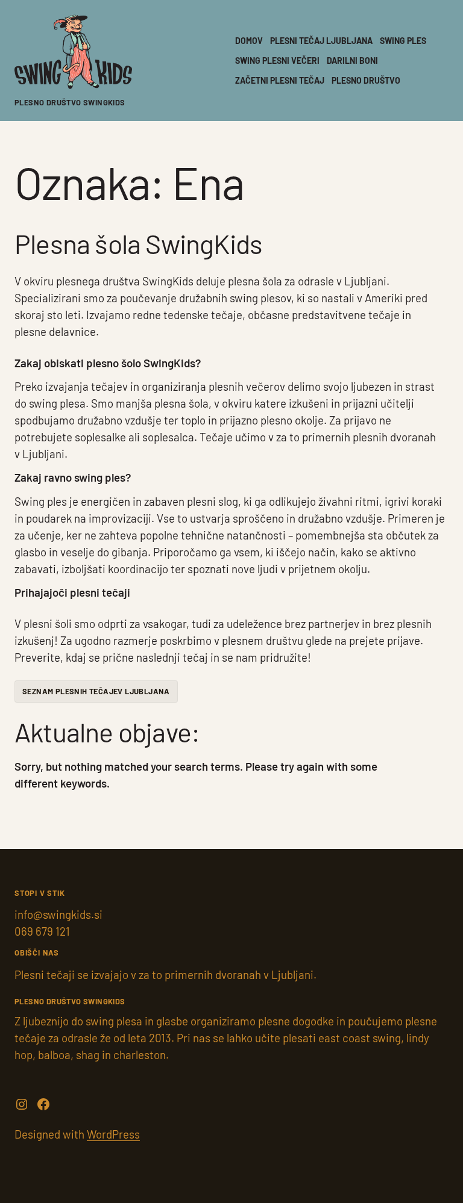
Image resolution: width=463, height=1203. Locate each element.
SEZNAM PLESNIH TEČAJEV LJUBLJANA (96, 691)
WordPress (113, 1134)
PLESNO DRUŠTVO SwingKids (69, 102)
